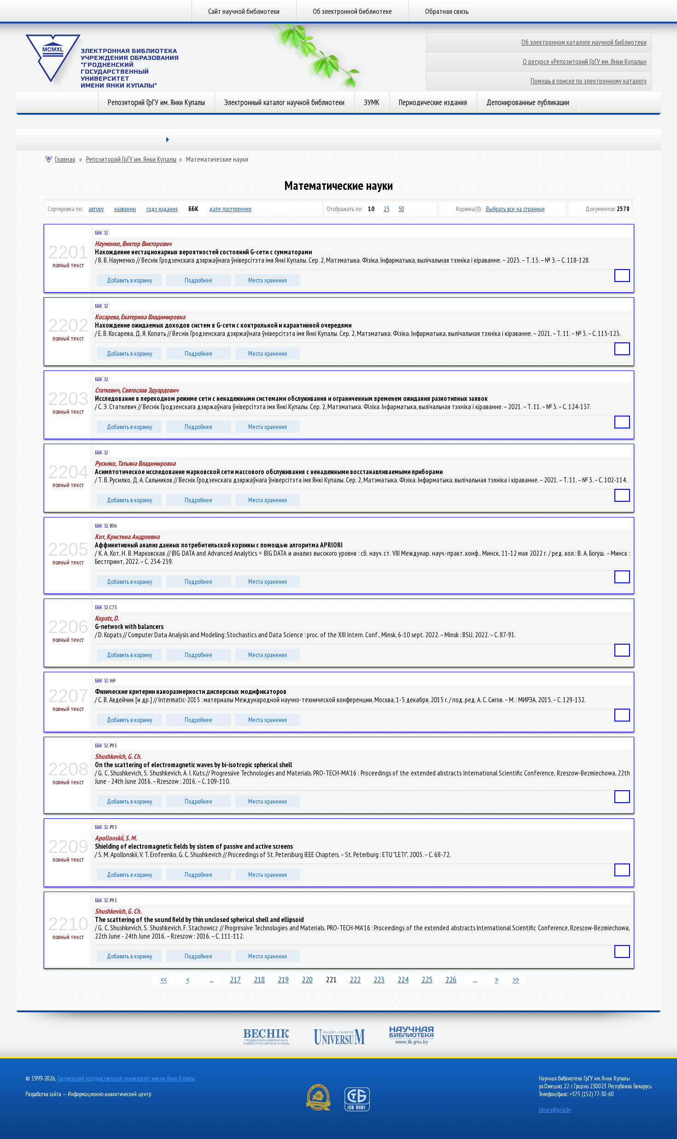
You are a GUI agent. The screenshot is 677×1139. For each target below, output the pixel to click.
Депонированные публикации (527, 102)
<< (163, 979)
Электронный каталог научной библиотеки (284, 102)
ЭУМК (371, 102)
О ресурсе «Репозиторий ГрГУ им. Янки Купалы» (585, 61)
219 (283, 979)
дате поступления (230, 209)
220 (307, 979)
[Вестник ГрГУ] (266, 1037)
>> (516, 979)
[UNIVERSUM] (339, 1037)
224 (403, 979)
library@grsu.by (555, 1110)
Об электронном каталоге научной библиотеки (584, 42)
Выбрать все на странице (515, 209)
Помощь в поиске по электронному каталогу (589, 80)
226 (450, 979)
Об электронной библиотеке (352, 11)
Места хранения (267, 280)
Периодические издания (433, 102)
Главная (65, 159)
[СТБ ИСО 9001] (362, 1109)
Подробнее (198, 280)
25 (386, 209)
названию (125, 209)
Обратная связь (447, 11)
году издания (162, 209)
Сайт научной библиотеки (244, 11)
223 (379, 979)
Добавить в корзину (129, 280)
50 (401, 209)
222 (355, 979)
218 (259, 979)
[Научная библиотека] (412, 1036)
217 (235, 979)
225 (426, 979)
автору (96, 209)
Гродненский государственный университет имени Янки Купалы (126, 1078)
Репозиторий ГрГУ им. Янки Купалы (156, 102)
